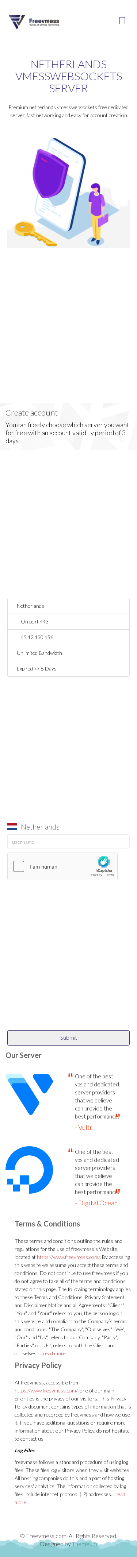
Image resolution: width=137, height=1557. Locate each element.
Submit (68, 1037)
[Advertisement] (68, 334)
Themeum (84, 1543)
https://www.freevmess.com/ (68, 1257)
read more (54, 1353)
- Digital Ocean (96, 1203)
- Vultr (83, 1127)
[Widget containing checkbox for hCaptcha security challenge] (62, 866)
